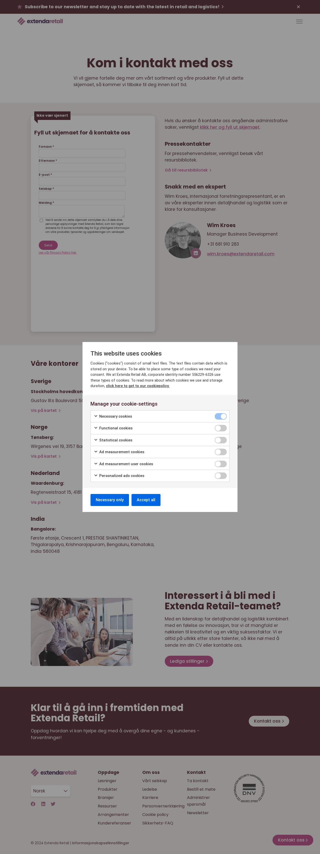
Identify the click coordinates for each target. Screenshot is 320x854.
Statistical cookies (115, 440)
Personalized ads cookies (121, 475)
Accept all (146, 499)
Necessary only (110, 499)
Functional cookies (115, 428)
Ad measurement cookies (121, 452)
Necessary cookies (115, 416)
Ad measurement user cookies (125, 464)
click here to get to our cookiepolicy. (138, 386)
